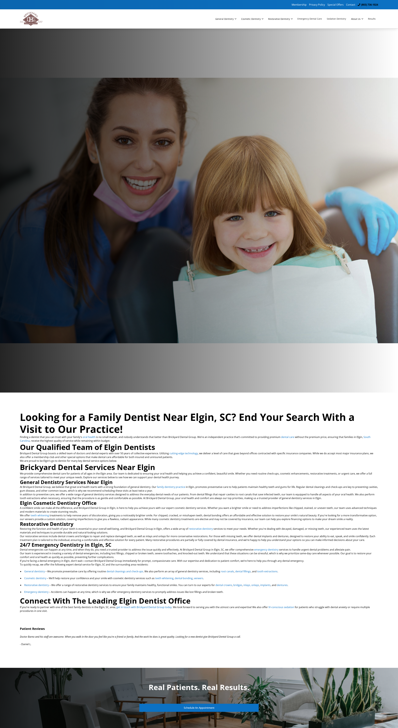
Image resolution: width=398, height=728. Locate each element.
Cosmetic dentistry (35, 578)
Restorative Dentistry (279, 18)
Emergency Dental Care (309, 18)
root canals (227, 571)
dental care (287, 437)
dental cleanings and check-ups (124, 571)
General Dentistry (224, 18)
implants (265, 585)
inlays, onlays (251, 585)
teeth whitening (40, 515)
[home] (34, 18)
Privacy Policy (317, 4)
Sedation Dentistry (336, 18)
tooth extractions (267, 571)
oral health (89, 437)
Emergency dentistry (36, 592)
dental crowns (223, 585)
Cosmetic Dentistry (251, 18)
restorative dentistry (201, 528)
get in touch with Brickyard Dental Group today (144, 607)
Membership (299, 4)
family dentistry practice (171, 487)
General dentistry (34, 571)
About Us (356, 18)
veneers (198, 578)
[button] (226, 19)
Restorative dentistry (36, 585)
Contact (350, 4)
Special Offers (335, 4)
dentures (282, 585)
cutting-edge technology (183, 453)
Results (372, 18)
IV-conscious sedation (281, 607)
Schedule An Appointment (199, 707)
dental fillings (243, 571)
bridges (237, 585)
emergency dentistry (266, 549)
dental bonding (183, 578)
